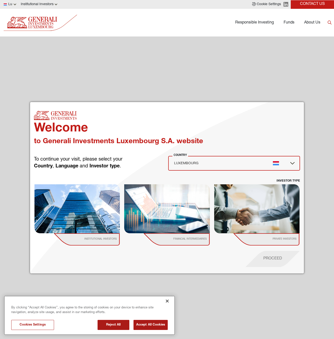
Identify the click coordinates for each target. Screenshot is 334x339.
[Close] (167, 301)
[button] (266, 4)
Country (180, 155)
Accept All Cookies (150, 325)
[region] (89, 315)
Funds (289, 23)
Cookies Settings (33, 325)
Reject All (113, 325)
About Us (312, 23)
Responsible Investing (254, 23)
